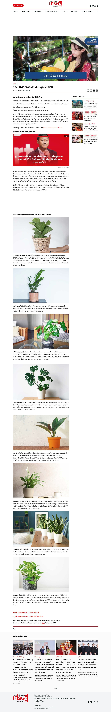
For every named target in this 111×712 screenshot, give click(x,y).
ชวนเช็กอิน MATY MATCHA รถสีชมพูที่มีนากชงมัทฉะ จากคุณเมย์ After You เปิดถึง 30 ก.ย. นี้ (91, 140)
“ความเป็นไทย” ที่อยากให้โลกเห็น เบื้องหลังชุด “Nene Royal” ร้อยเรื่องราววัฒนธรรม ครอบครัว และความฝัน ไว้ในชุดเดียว (91, 118)
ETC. (64, 11)
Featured (87, 112)
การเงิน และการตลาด (52, 11)
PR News (74, 11)
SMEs (14, 11)
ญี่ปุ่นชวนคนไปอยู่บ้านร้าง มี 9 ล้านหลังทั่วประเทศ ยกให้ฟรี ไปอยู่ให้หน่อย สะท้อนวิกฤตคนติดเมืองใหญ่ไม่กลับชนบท (91, 106)
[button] (54, 688)
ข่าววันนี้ (86, 101)
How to (25, 11)
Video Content (87, 11)
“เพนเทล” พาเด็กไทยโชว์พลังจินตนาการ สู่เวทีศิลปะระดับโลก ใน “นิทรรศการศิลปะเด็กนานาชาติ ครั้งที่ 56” (88, 664)
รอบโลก (91, 101)
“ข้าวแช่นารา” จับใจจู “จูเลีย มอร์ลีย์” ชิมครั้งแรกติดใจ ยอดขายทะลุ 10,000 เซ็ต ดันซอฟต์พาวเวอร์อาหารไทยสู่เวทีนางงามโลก (91, 130)
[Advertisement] (55, 24)
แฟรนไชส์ (37, 11)
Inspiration (93, 112)
